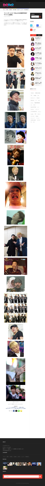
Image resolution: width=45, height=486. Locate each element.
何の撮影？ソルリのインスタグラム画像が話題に (38, 58)
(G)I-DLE (32, 102)
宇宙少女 (39, 114)
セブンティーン (33, 97)
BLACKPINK (33, 107)
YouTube (14, 9)
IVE (31, 95)
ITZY (38, 107)
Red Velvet (37, 102)
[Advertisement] (29, 5)
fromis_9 (39, 111)
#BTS (7, 9)
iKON (34, 122)
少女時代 (35, 95)
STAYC (39, 100)
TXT (36, 100)
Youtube (15, 456)
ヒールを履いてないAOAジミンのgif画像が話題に (38, 53)
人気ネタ (33, 35)
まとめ (18, 9)
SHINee (37, 116)
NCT (38, 95)
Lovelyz (32, 114)
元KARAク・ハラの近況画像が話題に (38, 78)
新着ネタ (39, 35)
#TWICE (11, 456)
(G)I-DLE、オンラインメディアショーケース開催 (38, 68)
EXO (31, 104)
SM (35, 114)
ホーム (4, 9)
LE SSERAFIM (34, 111)
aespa (38, 98)
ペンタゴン (37, 118)
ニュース (21, 9)
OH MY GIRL (32, 116)
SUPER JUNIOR (33, 120)
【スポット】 (37, 109)
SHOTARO (38, 120)
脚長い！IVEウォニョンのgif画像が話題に (38, 43)
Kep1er (32, 100)
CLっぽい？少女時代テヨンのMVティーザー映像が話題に (38, 48)
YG (31, 122)
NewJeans (32, 109)
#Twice (10, 9)
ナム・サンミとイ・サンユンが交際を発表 (38, 63)
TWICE (32, 93)
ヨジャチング (33, 118)
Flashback (26, 9)
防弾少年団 (37, 93)
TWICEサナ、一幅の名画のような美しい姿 (38, 83)
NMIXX (34, 104)
